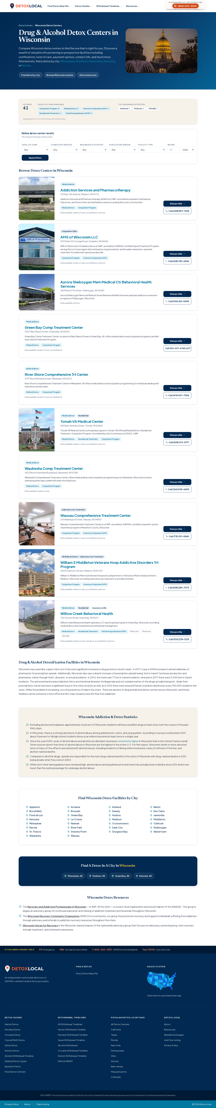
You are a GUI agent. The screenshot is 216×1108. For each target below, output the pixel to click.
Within (171, 145)
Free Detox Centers (15, 1071)
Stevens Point (79, 831)
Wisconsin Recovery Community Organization (53, 916)
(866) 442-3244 (187, 5)
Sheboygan (160, 827)
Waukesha (35, 835)
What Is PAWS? (65, 1061)
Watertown (160, 831)
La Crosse (76, 819)
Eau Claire (159, 811)
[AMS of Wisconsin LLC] (37, 247)
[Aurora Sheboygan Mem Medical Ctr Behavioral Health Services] (37, 292)
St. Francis (35, 831)
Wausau (75, 835)
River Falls (76, 827)
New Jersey (117, 1066)
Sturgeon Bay (120, 831)
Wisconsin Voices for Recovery (40, 925)
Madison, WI (99, 876)
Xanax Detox (11, 1045)
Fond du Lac (36, 815)
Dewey (116, 811)
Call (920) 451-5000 (178, 301)
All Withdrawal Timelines (70, 1024)
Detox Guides (82, 6)
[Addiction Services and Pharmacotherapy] (37, 198)
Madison (81, 61)
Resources (131, 6)
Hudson (116, 815)
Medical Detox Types (16, 1061)
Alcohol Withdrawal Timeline (19, 1055)
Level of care (29, 145)
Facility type (145, 145)
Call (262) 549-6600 (178, 489)
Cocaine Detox (12, 1034)
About (167, 1024)
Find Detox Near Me (58, 6)
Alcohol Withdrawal (68, 1045)
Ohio (113, 1055)
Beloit (157, 807)
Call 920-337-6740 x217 (177, 348)
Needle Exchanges (174, 1034)
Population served (119, 145)
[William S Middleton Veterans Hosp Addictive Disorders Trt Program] (37, 573)
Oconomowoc (120, 823)
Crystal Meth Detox (15, 1040)
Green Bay (95, 61)
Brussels (75, 811)
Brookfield (35, 811)
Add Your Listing (172, 1040)
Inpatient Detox (13, 1066)
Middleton (159, 819)
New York (116, 1045)
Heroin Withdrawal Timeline (72, 1029)
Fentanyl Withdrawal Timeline (73, 1034)
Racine (26, 65)
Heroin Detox (11, 1024)
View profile (176, 203)
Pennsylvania (117, 1050)
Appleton (34, 807)
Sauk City (117, 827)
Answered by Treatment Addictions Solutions (184, 9)
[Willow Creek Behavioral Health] (37, 624)
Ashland (116, 807)
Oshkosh (159, 823)
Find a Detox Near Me (87, 973)
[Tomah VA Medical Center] (37, 429)
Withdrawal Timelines (107, 6)
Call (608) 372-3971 (179, 442)
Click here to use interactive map (164, 995)
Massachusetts (119, 1071)
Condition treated (61, 145)
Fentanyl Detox (12, 1029)
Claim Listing (42, 1104)
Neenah (75, 823)
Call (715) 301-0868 (179, 536)
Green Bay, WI (122, 876)
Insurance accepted (91, 145)
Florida (114, 1040)
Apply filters (35, 157)
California (116, 1029)
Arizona (115, 1061)
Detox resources (88, 75)
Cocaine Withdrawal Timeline (73, 1050)
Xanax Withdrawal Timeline (71, 1040)
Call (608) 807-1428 (179, 211)
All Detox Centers (120, 1024)
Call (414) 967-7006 (178, 395)
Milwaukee (67, 61)
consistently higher (128, 741)
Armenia (75, 807)
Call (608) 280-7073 (178, 587)
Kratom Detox (12, 1050)
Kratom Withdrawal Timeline (72, 1055)
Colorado (116, 1076)
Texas (114, 1034)
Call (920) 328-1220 (179, 639)
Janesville (159, 815)
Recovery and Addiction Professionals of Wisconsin (56, 906)
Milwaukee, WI (75, 876)
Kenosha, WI (145, 876)
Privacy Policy (171, 1045)
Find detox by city (30, 75)
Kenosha (109, 61)
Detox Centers (26, 25)
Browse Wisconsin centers (59, 75)
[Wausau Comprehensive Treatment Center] (37, 523)
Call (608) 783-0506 (178, 261)
